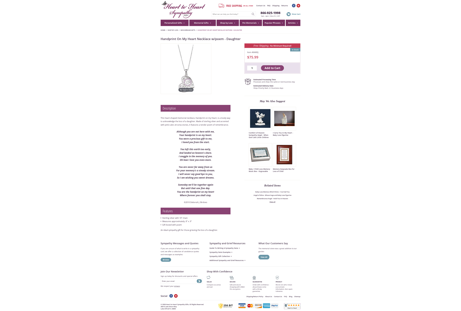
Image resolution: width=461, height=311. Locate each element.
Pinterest (298, 5)
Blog (290, 296)
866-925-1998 (270, 13)
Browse (166, 260)
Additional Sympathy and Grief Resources (226, 260)
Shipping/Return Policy (254, 296)
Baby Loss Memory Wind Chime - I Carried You (272, 192)
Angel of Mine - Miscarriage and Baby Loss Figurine (272, 195)
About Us (268, 296)
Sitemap (297, 296)
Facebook (294, 5)
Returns (284, 5)
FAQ (268, 5)
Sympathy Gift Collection (219, 256)
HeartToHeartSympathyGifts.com (183, 10)
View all (272, 202)
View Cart (296, 14)
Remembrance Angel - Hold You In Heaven (272, 198)
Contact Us (260, 5)
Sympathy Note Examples (220, 252)
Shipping (275, 5)
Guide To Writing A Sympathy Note (223, 248)
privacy (177, 286)
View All (264, 257)
